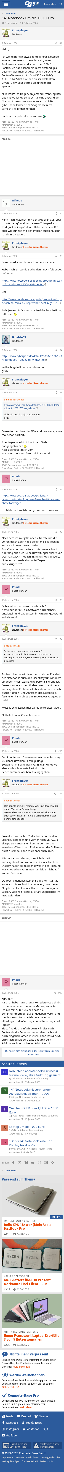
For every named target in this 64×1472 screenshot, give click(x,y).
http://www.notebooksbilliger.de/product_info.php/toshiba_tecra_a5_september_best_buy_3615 (32, 301)
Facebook (12, 1422)
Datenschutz (46, 1461)
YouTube (11, 1435)
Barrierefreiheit (30, 1461)
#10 (60, 751)
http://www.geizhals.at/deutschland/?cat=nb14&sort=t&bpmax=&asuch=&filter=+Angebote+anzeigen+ (31, 499)
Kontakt (20, 1457)
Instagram (12, 1429)
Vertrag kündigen (11, 1461)
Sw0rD (12, 1130)
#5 (61, 392)
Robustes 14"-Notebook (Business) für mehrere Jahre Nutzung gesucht (34, 1073)
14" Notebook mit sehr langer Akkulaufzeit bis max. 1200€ (30, 1091)
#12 (60, 992)
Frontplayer (11, 23)
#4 (61, 350)
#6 (61, 489)
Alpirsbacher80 (16, 1115)
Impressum (8, 1457)
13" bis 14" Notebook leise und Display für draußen (30, 1143)
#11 (60, 793)
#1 (61, 43)
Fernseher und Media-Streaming (42, 1115)
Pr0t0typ (13, 1097)
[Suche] (61, 4)
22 (8, 1344)
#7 (61, 531)
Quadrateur (15, 1078)
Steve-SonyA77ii (17, 1148)
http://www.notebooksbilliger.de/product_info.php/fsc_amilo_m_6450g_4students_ (32, 282)
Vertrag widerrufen (50, 1457)
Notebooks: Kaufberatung (35, 1078)
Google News (33, 1422)
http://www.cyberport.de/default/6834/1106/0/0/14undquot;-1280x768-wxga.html (32, 357)
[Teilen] (56, 43)
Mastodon (32, 1429)
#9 (61, 638)
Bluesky (44, 1416)
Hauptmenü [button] (6, 4)
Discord (26, 1416)
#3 (61, 256)
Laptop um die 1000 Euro (27, 1127)
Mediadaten (32, 1457)
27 (8, 1289)
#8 (61, 600)
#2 (61, 213)
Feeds (9, 1416)
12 (8, 1234)
